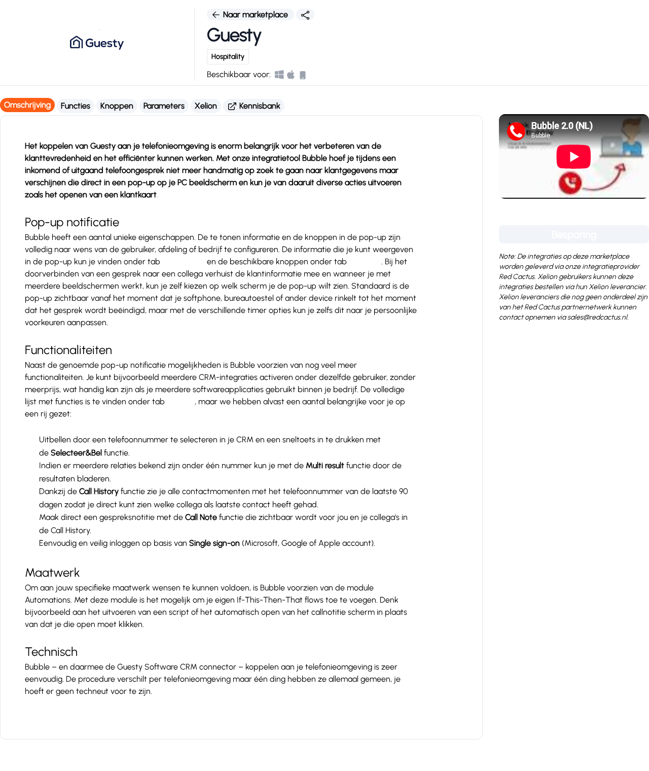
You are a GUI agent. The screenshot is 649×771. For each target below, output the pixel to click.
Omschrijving (27, 105)
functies (181, 401)
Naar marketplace (255, 14)
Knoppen (116, 106)
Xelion (206, 106)
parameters (183, 261)
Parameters (164, 106)
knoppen (365, 261)
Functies (75, 106)
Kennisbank (258, 106)
